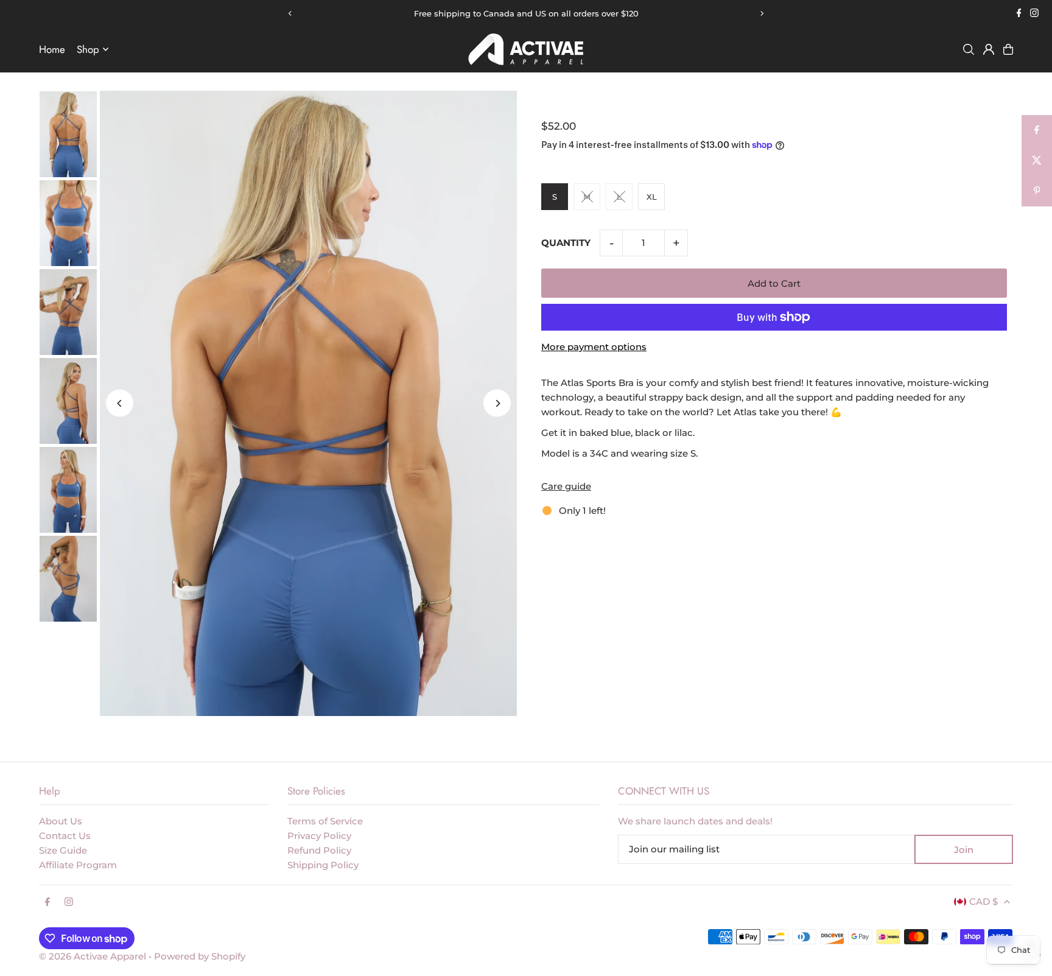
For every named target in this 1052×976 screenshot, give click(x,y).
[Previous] (290, 13)
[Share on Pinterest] (1037, 191)
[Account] (988, 49)
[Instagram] (1034, 14)
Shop (88, 49)
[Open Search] (968, 49)
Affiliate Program (78, 865)
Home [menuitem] (52, 49)
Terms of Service (325, 821)
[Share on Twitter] (1037, 161)
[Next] (762, 13)
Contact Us (65, 835)
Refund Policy (319, 850)
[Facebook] (1019, 14)
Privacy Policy (319, 835)
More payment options (594, 347)
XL (652, 197)
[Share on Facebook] (1037, 130)
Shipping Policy (323, 865)
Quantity (566, 242)
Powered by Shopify (199, 956)
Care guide (566, 486)
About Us (60, 821)
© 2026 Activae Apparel (92, 956)
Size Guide (63, 850)
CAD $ (983, 901)
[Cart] (1008, 49)
